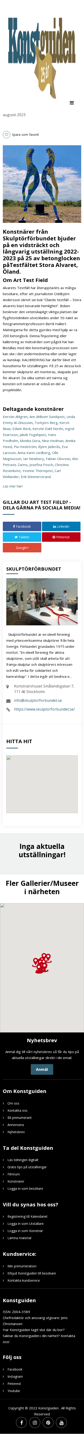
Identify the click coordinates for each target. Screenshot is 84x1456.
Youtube (13, 1391)
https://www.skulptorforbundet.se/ (44, 709)
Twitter (23, 537)
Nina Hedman (52, 440)
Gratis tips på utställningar (27, 1167)
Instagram (15, 1376)
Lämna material (19, 1238)
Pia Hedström (25, 446)
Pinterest (62, 537)
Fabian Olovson (58, 458)
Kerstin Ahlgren (15, 416)
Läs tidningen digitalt (22, 1160)
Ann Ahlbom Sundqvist (47, 416)
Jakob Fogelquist (33, 434)
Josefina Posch (41, 464)
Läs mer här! (13, 486)
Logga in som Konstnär (25, 1231)
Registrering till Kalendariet (27, 1216)
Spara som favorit (25, 134)
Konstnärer (15, 1181)
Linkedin (62, 526)
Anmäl (42, 1069)
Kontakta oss (17, 1110)
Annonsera (15, 1125)
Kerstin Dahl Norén (47, 428)
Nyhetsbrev (16, 1132)
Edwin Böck (21, 428)
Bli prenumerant (19, 1117)
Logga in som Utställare (25, 1223)
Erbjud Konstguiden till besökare (31, 1273)
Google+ (22, 547)
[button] (38, 969)
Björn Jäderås (49, 446)
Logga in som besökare (25, 1188)
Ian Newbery (33, 458)
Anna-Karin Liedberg (34, 452)
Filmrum (13, 1174)
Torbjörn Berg (46, 422)
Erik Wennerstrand (36, 476)
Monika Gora (30, 440)
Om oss (13, 1103)
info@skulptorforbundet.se (38, 700)
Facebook (23, 526)
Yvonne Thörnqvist (37, 470)
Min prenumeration (21, 1266)
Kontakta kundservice (23, 1280)
